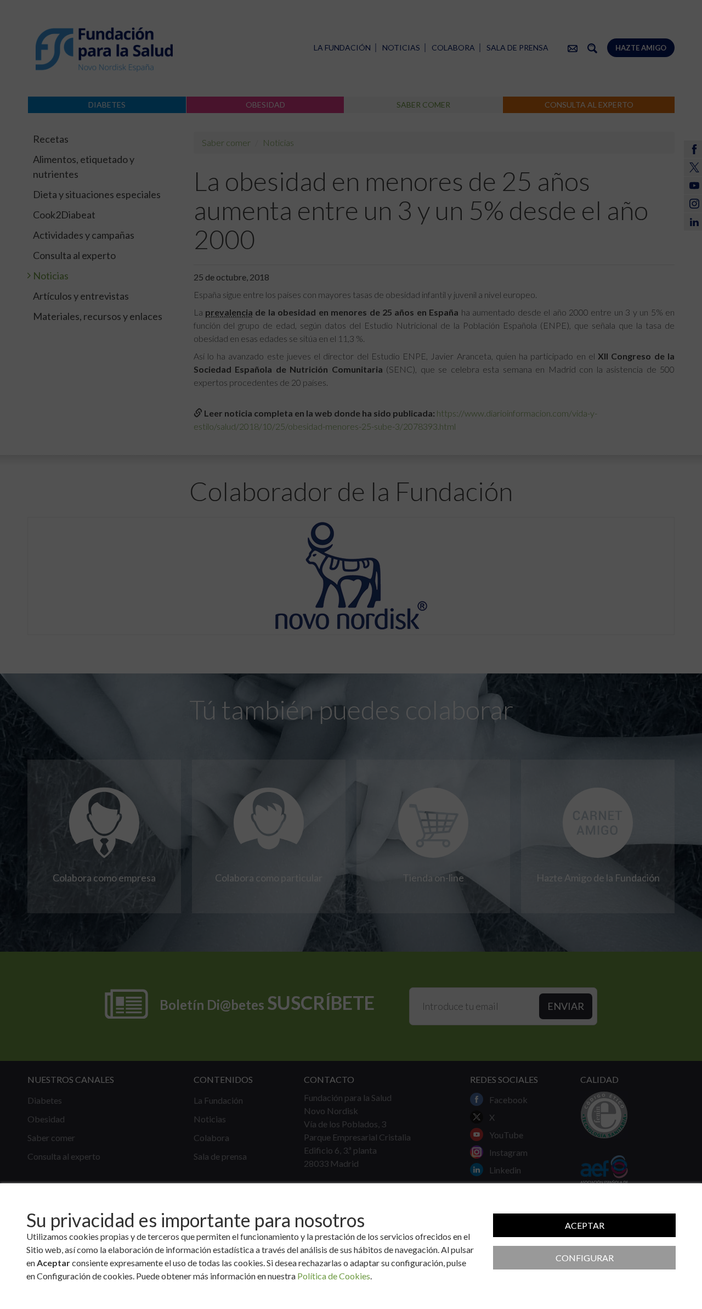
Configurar (585, 1257)
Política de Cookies (333, 1276)
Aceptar (584, 1225)
